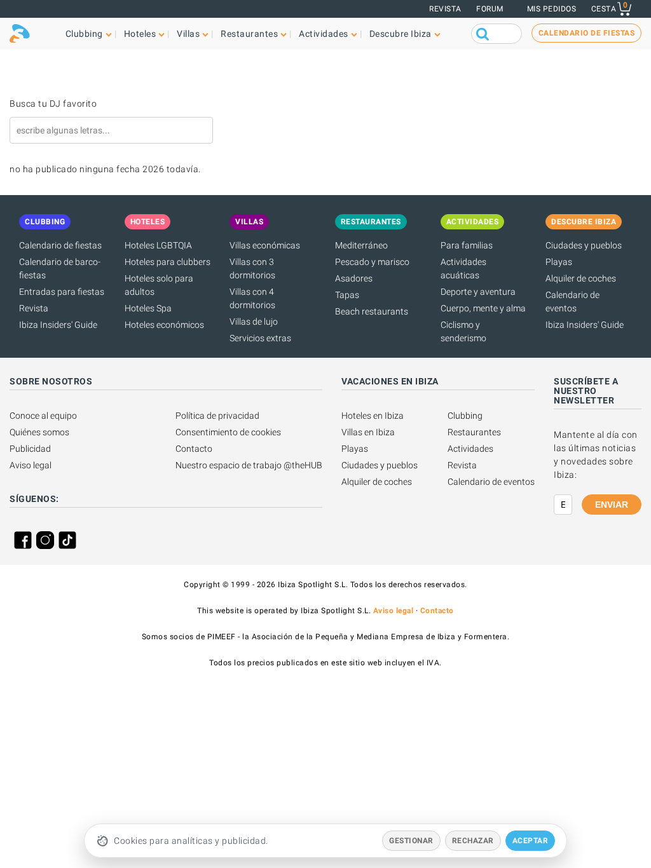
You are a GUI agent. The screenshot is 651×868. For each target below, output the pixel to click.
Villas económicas (265, 245)
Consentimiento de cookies (228, 432)
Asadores (354, 278)
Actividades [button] (323, 34)
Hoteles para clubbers (167, 262)
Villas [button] (188, 34)
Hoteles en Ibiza (372, 415)
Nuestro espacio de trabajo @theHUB (248, 465)
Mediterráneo (361, 245)
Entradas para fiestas (61, 292)
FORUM (490, 8)
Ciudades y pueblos (583, 245)
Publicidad (30, 449)
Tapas (347, 295)
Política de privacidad (217, 415)
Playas (558, 262)
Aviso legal (30, 465)
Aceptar (530, 840)
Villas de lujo (254, 321)
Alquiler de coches (580, 278)
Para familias (467, 245)
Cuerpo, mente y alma (483, 308)
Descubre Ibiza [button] (400, 34)
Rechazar (473, 840)
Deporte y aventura (478, 292)
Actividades (470, 449)
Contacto (193, 449)
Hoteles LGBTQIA (158, 245)
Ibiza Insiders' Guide (58, 325)
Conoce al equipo (43, 415)
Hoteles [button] (140, 34)
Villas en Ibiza (368, 432)
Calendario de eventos (491, 482)
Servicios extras (260, 338)
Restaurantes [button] (249, 34)
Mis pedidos (552, 8)
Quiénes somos (39, 432)
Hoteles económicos (164, 325)
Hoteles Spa (148, 308)
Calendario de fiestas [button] (586, 33)
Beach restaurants (371, 311)
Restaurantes (474, 432)
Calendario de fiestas (60, 245)
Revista (445, 8)
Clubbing (465, 415)
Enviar (611, 504)
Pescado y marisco (372, 262)
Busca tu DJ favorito (53, 103)
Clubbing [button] (84, 34)
